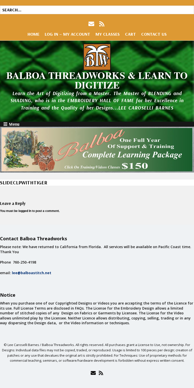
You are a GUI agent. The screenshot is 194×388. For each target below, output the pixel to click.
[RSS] (102, 24)
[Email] (93, 373)
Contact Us (154, 34)
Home (33, 34)
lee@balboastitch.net (31, 272)
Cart (130, 34)
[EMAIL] (92, 24)
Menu (14, 124)
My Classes (107, 34)
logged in (24, 210)
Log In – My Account (67, 34)
